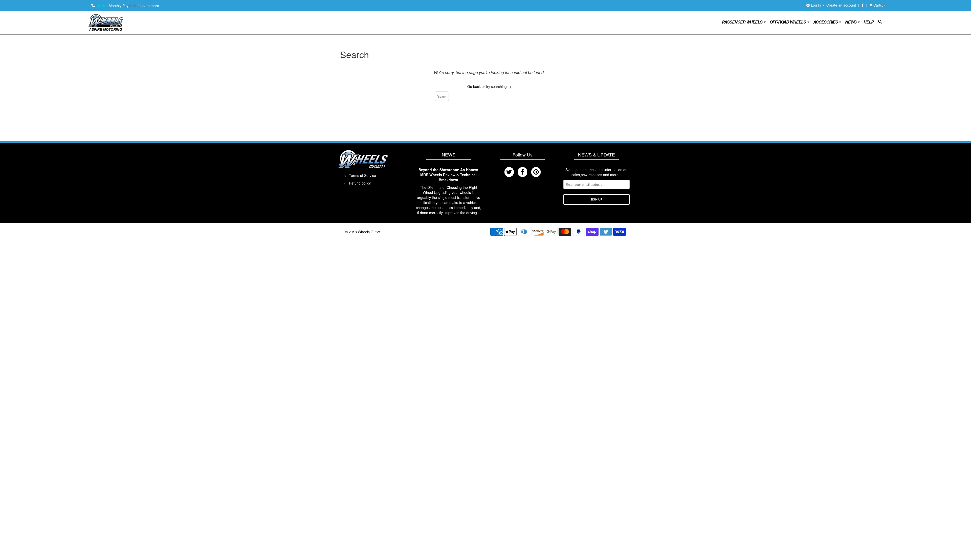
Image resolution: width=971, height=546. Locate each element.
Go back (474, 86)
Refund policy (360, 183)
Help (869, 22)
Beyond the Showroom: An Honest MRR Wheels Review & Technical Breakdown (448, 174)
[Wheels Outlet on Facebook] (863, 5)
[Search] (880, 22)
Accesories (826, 22)
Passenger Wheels (743, 22)
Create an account (841, 5)
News (852, 22)
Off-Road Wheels (789, 22)
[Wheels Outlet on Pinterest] (536, 172)
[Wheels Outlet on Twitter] (509, 172)
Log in (816, 5)
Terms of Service (362, 175)
